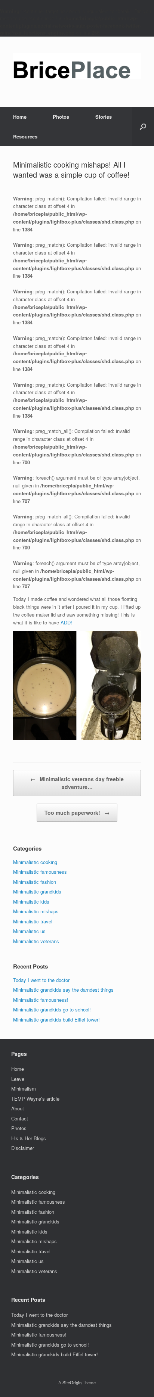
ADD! (66, 622)
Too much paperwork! (77, 812)
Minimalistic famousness (40, 871)
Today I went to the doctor (41, 979)
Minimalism (23, 1088)
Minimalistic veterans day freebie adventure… (77, 783)
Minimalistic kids (31, 901)
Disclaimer (22, 1147)
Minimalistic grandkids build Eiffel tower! (56, 1019)
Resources (25, 136)
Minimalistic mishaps (36, 911)
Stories (103, 116)
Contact (19, 1118)
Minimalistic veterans (36, 941)
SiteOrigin (71, 1382)
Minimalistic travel (32, 921)
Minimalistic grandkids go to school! (52, 1009)
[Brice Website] (77, 66)
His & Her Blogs (28, 1138)
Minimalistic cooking (35, 862)
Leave (17, 1078)
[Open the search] (143, 126)
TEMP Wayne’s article (35, 1098)
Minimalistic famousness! (40, 999)
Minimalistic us (29, 931)
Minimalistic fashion (34, 881)
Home (20, 116)
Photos (61, 116)
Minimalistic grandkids (37, 891)
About (17, 1108)
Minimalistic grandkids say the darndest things (63, 989)
